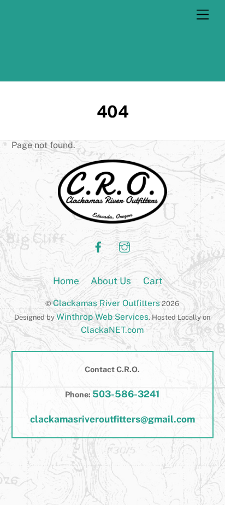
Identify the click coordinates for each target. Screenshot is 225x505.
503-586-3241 (125, 394)
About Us (111, 280)
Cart (153, 280)
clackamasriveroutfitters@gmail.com (112, 419)
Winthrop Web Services (102, 316)
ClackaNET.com (112, 329)
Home (66, 280)
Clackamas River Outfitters (106, 303)
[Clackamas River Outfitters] (84, 67)
